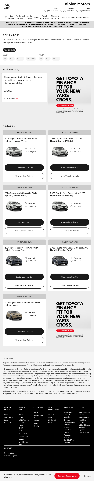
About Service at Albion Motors (84, 419)
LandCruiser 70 (38, 416)
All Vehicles (9, 50)
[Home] (6, 17)
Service (36, 17)
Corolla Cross (24, 436)
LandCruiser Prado (23, 424)
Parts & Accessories (44, 17)
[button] (11, 98)
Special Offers (29, 17)
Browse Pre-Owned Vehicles (68, 414)
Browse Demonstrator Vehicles (69, 422)
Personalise (70, 17)
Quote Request (67, 433)
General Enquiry (10, 455)
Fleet (63, 17)
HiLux (35, 412)
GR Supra (51, 423)
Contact (86, 17)
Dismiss (87, 476)
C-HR (21, 428)
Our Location (9, 453)
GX (5, 59)
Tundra (36, 420)
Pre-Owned (69, 407)
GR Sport (31, 59)
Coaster (36, 426)
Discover (79, 17)
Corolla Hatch (9, 417)
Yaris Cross (23, 433)
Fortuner (22, 431)
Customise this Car (24, 167)
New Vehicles (11, 17)
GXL (11, 59)
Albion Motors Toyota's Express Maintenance (84, 428)
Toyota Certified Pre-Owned (69, 440)
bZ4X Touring (24, 420)
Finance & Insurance (55, 17)
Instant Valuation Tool (69, 428)
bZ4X (21, 417)
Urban (20, 59)
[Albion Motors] (7, 6)
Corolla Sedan (9, 423)
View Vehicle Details (24, 176)
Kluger (21, 439)
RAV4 (21, 414)
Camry (6, 420)
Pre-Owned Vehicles (20, 17)
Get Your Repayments (67, 475)
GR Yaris (51, 414)
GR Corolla (52, 420)
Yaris (6, 414)
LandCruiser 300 (23, 443)
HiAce (35, 423)
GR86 (50, 417)
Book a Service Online (84, 413)
